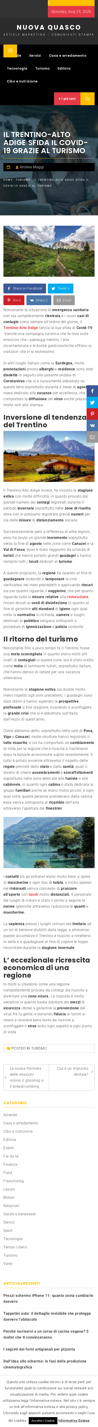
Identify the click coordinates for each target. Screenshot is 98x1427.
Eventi (8, 1148)
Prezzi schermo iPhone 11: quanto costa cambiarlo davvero (48, 1298)
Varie (7, 1263)
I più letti (68, 99)
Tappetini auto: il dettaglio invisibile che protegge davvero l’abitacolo (47, 1316)
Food (7, 1173)
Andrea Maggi (32, 167)
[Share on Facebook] (92, 391)
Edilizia (64, 68)
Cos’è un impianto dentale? (72, 1071)
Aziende (10, 1115)
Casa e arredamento (68, 55)
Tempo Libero (15, 1247)
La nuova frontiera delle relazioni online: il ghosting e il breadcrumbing (27, 1077)
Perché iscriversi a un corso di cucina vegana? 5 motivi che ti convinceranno (46, 1334)
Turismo (42, 68)
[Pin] (92, 414)
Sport (8, 1230)
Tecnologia (17, 68)
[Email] (92, 437)
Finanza (10, 1164)
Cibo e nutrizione (22, 81)
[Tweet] (92, 402)
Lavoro (9, 1189)
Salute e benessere (19, 1214)
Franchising (13, 1181)
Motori (9, 1197)
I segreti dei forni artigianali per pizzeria (39, 1349)
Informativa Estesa (74, 1421)
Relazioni (11, 1206)
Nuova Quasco (49, 27)
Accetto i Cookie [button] (43, 1420)
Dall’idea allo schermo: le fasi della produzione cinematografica (45, 1364)
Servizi (35, 55)
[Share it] (92, 425)
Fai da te (10, 1156)
